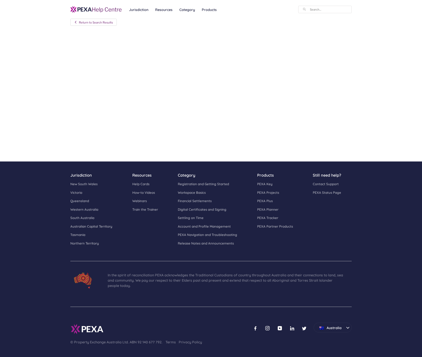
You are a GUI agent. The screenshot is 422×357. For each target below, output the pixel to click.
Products (209, 9)
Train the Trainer (145, 209)
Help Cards (140, 183)
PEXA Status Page (327, 192)
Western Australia (84, 209)
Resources (164, 9)
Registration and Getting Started (203, 183)
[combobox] (330, 9)
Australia (328, 326)
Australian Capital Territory (91, 226)
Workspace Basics (192, 192)
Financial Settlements (195, 200)
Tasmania (77, 234)
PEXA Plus (265, 200)
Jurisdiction (138, 9)
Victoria (76, 192)
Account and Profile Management (204, 226)
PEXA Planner (267, 209)
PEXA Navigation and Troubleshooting (207, 234)
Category (187, 9)
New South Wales (84, 183)
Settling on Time (191, 217)
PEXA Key (265, 183)
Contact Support (326, 183)
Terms (171, 341)
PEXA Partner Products (275, 226)
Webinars (139, 200)
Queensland (79, 200)
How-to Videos (143, 192)
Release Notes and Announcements (206, 243)
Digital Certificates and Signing (202, 209)
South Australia (82, 217)
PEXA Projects (268, 192)
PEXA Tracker (267, 217)
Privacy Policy (190, 341)
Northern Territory (84, 243)
